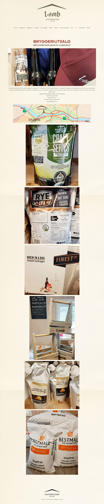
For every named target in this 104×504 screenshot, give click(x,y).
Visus (47, 499)
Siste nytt (56, 27)
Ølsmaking (82, 27)
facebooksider (61, 93)
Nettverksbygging (64, 27)
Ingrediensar (30, 27)
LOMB (50, 27)
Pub (72, 27)
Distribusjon (22, 27)
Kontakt (88, 27)
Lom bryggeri (44, 27)
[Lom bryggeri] (52, 20)
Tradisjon (36, 27)
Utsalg (76, 27)
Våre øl (15, 27)
